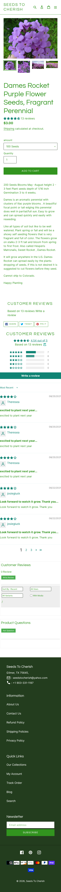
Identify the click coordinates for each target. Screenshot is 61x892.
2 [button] (26, 550)
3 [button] (31, 550)
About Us (13, 704)
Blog (9, 792)
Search (11, 801)
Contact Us (14, 713)
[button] (12, 118)
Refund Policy (15, 722)
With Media (38, 595)
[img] (8, 396)
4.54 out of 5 (39, 340)
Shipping (9, 128)
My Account (14, 773)
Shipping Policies (17, 731)
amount (8, 140)
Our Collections (16, 764)
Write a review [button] (30, 375)
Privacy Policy (15, 740)
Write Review (8, 577)
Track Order (14, 782)
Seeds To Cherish (14, 7)
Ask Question (8, 630)
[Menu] (55, 7)
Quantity (8, 153)
